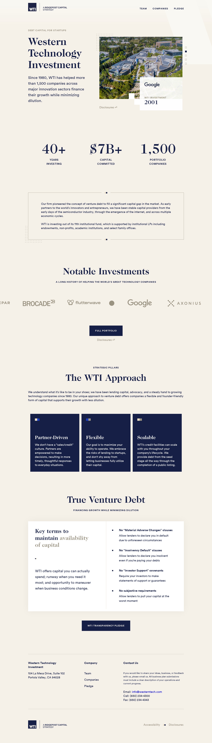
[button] (120, 73)
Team (143, 9)
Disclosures (176, 724)
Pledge (179, 9)
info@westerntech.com (147, 691)
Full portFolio (106, 331)
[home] (47, 7)
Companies (160, 9)
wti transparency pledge (106, 626)
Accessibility (151, 724)
